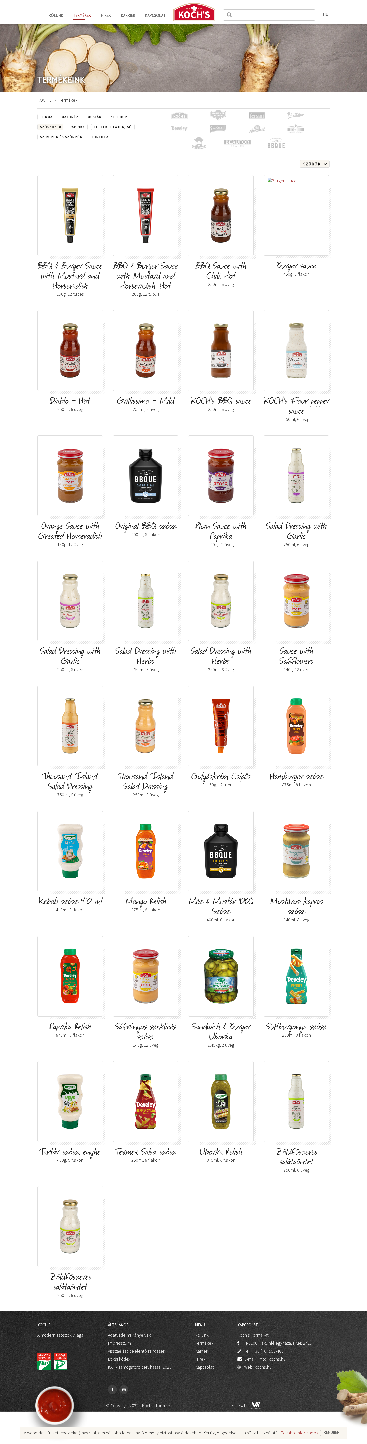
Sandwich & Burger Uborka (221, 1035)
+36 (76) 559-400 (268, 1351)
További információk (299, 1433)
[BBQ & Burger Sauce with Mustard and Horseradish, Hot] (145, 215)
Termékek (204, 1343)
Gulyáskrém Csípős (220, 780)
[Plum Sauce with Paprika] (221, 475)
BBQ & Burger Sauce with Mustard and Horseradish (70, 279)
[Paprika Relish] (70, 976)
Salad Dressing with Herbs (146, 660)
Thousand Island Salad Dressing (70, 785)
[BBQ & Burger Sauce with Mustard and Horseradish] (70, 215)
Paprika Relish (70, 1030)
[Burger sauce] (296, 215)
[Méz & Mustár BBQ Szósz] (221, 851)
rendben (332, 1433)
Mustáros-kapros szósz (296, 910)
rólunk (56, 16)
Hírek (106, 16)
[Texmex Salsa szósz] (145, 1101)
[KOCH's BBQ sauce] (221, 350)
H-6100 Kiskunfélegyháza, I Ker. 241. (277, 1343)
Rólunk (202, 1335)
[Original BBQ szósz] (145, 475)
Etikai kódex (119, 1359)
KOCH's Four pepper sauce (296, 409)
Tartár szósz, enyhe (70, 1155)
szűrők (312, 163)
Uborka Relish (221, 1155)
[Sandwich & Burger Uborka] (221, 976)
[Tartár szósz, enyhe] (70, 1101)
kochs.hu (263, 1367)
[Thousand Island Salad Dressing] (70, 726)
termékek (82, 16)
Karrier (201, 1351)
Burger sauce (296, 269)
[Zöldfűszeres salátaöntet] (296, 1101)
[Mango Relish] (145, 851)
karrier (128, 16)
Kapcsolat (204, 1367)
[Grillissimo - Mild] (145, 350)
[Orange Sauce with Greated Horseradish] (70, 475)
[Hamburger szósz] (296, 726)
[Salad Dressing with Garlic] (296, 475)
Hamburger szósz (296, 780)
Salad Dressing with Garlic (296, 535)
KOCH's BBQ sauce (221, 404)
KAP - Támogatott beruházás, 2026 (140, 1367)
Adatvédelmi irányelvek (129, 1335)
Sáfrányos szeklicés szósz (145, 1035)
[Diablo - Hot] (70, 350)
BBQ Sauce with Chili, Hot (221, 274)
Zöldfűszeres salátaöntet (296, 1160)
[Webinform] (256, 1405)
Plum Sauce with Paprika (220, 535)
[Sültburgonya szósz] (296, 976)
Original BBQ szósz (145, 530)
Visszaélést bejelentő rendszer (136, 1351)
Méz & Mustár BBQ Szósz (220, 910)
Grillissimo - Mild (145, 404)
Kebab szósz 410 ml (70, 905)
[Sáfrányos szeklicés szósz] (145, 976)
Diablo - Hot (70, 404)
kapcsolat (155, 16)
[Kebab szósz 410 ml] (70, 851)
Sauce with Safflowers (296, 660)
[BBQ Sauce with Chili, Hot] (221, 215)
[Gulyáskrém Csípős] (221, 726)
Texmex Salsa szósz (145, 1155)
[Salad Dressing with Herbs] (145, 601)
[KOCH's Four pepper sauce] (296, 350)
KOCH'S (44, 100)
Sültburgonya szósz (296, 1030)
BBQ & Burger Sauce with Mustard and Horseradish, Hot (145, 279)
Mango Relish (145, 905)
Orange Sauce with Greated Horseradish (70, 535)
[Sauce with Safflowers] (296, 601)
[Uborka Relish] (221, 1101)
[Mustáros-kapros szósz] (296, 851)
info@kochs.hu (272, 1359)
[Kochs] (194, 12)
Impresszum (119, 1343)
